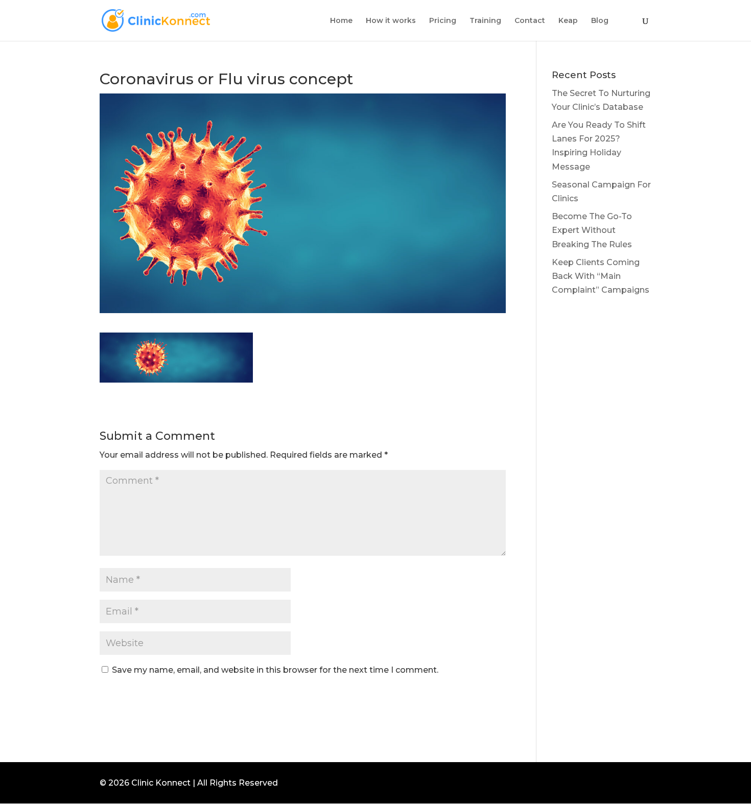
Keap (568, 21)
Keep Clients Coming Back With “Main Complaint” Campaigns (600, 276)
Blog (599, 21)
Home (341, 21)
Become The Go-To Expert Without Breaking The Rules (592, 230)
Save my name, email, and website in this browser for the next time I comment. (275, 670)
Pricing (442, 21)
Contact (529, 21)
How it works (391, 21)
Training (485, 21)
